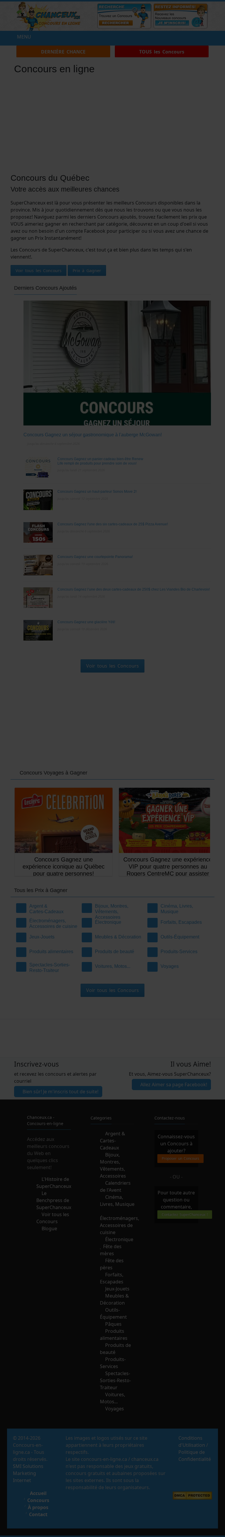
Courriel (50, 781)
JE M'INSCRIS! (113, 801)
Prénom (49, 760)
